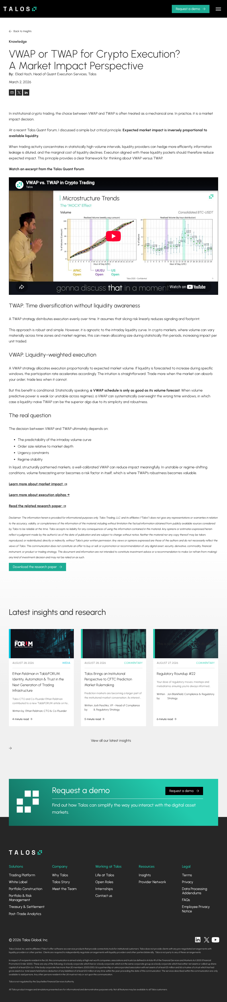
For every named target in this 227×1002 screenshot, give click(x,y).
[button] (218, 9)
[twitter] (206, 939)
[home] (20, 9)
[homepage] (25, 852)
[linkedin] (197, 939)
